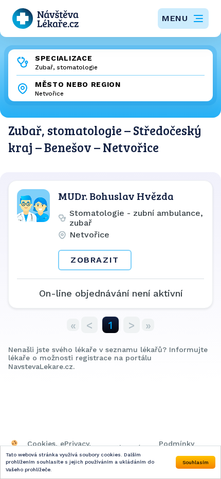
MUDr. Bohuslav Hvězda (116, 195)
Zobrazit (94, 260)
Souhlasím (195, 462)
